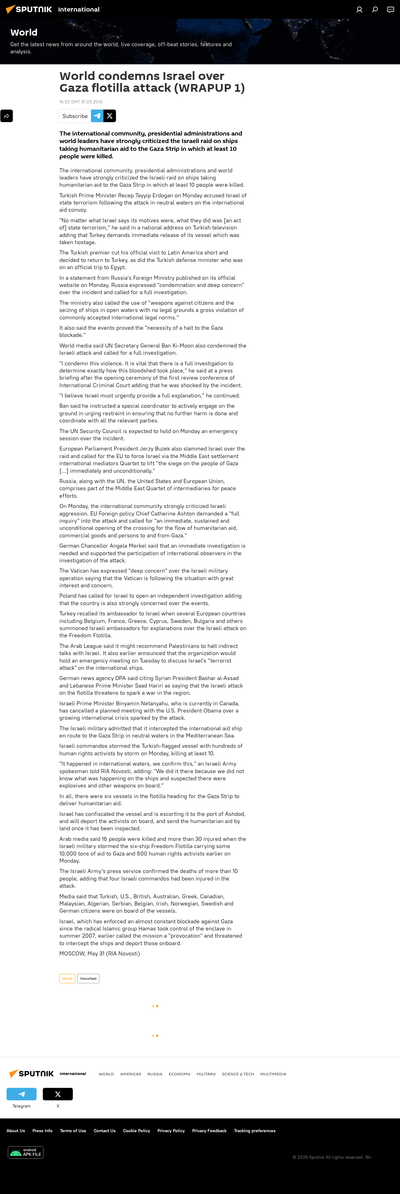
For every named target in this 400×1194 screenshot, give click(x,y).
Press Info (42, 1130)
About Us (16, 1130)
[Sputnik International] (30, 14)
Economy (179, 1074)
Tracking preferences (255, 1130)
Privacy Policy (171, 1130)
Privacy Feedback (209, 1130)
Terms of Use (73, 1130)
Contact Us (105, 1130)
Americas (130, 1074)
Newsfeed (88, 978)
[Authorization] (359, 9)
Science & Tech (238, 1074)
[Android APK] (25, 1153)
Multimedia (273, 1074)
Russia (155, 1074)
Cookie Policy (136, 1130)
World (67, 978)
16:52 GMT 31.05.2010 (81, 102)
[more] (6, 116)
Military (206, 1074)
